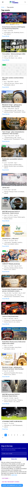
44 (23, 435)
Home (2, 7)
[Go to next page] (2, 437)
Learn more (14, 474)
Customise (6, 478)
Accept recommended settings (12, 485)
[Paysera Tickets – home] (14, 2)
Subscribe (14, 459)
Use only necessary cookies (10, 481)
